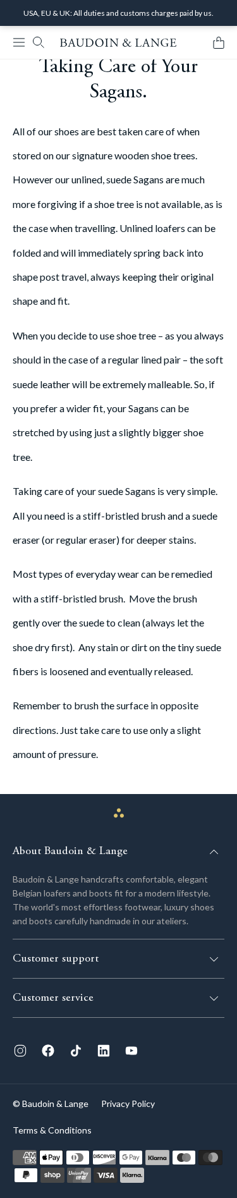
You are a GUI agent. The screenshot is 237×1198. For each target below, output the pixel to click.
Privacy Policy (128, 1103)
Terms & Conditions (52, 1130)
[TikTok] (75, 1050)
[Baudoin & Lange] (118, 42)
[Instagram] (20, 1050)
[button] (19, 42)
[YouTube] (131, 1050)
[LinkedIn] (103, 1050)
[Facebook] (48, 1050)
